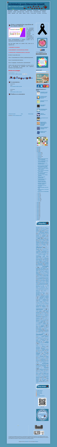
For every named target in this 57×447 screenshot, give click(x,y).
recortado (38, 367)
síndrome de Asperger (45, 374)
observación (38, 347)
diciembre (39, 152)
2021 (38, 203)
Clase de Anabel (39, 393)
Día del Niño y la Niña (41, 281)
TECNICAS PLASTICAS (23, 10)
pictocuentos (45, 355)
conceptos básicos (39, 253)
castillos (42, 246)
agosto (39, 157)
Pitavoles (38, 394)
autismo (45, 238)
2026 (38, 147)
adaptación (37, 228)
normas (43, 345)
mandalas (44, 333)
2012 (38, 215)
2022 (38, 202)
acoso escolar (45, 227)
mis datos (28, 13)
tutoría (43, 378)
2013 (38, 214)
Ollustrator (26, 441)
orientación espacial (45, 349)
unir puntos (44, 379)
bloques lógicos (41, 241)
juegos (43, 326)
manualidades (40, 334)
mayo (39, 195)
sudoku (44, 375)
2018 (38, 207)
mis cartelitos (39, 13)
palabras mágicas (40, 351)
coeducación (45, 248)
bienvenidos (40, 240)
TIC (43, 377)
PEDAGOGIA (13, 13)
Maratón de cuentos (39, 335)
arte (48, 233)
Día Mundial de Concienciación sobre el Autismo (42, 287)
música (47, 341)
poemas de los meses (41, 357)
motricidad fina (39, 341)
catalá (46, 246)
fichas (40, 311)
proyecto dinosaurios (43, 364)
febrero (39, 199)
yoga (36, 382)
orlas (39, 350)
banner (47, 239)
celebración (39, 247)
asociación (44, 235)
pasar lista (45, 351)
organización (38, 349)
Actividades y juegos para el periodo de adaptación (43, 97)
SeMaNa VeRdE (46, 373)
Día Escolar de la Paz (42, 284)
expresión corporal (39, 310)
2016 (38, 210)
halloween (38, 318)
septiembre (40, 156)
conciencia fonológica (42, 254)
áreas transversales (42, 233)
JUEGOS (20, 13)
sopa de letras (40, 375)
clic (36, 248)
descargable (45, 266)
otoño (43, 350)
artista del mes (45, 234)
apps (41, 231)
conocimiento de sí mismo (41, 255)
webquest (45, 381)
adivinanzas (43, 228)
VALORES (9, 13)
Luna (37, 333)
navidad (46, 342)
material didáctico (45, 336)
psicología (44, 365)
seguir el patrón (38, 373)
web (41, 381)
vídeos (44, 380)
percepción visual (39, 355)
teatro (43, 376)
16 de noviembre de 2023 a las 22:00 (16, 86)
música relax (40, 342)
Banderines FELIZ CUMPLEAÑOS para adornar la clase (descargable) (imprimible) (43, 124)
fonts (46, 313)
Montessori (43, 339)
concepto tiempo (44, 252)
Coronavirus (45, 259)
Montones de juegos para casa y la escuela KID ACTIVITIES (44, 128)
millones (44, 338)
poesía (47, 357)
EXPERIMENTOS (16, 10)
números (44, 346)
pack (48, 350)
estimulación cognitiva (41, 305)
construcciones (44, 257)
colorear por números (45, 249)
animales (37, 230)
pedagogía (38, 353)
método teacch (39, 338)
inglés (41, 321)
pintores (37, 356)
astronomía (38, 236)
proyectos (38, 365)
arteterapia (39, 234)
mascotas (37, 336)
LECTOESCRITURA (35, 10)
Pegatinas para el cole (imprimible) (43, 191)
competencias (45, 250)
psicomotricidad (38, 366)
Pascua (37, 352)
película (44, 354)
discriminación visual (41, 292)
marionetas (45, 335)
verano (37, 380)
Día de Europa (42, 272)
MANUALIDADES (29, 10)
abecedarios (38, 227)
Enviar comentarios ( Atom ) (17, 115)
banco (37, 239)
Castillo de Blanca (40, 390)
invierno (44, 323)
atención (44, 236)
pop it (43, 358)
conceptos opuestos (46, 253)
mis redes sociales (33, 13)
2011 (38, 216)
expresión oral (46, 310)
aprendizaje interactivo (44, 232)
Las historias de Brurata (40, 395)
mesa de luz (47, 337)
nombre (37, 345)
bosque (46, 241)
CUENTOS (24, 13)
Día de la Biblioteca (43, 273)
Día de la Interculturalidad (45, 274)
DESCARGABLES (10, 10)
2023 (38, 151)
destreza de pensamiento (40, 269)
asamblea (38, 235)
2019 (38, 206)
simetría (39, 374)
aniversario (43, 230)
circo (46, 247)
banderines (42, 239)
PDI (45, 352)
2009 (38, 219)
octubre (39, 155)
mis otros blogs (44, 13)
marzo (39, 198)
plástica (47, 356)
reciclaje (44, 366)
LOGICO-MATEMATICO (43, 10)
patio (42, 352)
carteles (37, 246)
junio (39, 194)
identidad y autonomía (41, 320)
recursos (46, 367)
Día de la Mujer (46, 275)
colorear (38, 249)
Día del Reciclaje (42, 282)
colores (39, 250)
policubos (39, 358)
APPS (17, 13)
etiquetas (37, 306)
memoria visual (40, 337)
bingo (44, 240)
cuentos (37, 262)
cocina (40, 248)
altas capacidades (44, 229)
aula (39, 238)
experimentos (40, 309)
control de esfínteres (39, 258)
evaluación (44, 306)
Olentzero (45, 347)
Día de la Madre (39, 275)
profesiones (38, 363)
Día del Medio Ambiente (45, 280)
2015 (38, 211)
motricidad (44, 340)
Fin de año (44, 312)
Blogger (36, 441)
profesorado (45, 363)
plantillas (42, 356)
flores (42, 313)
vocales (37, 381)
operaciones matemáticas (41, 348)
